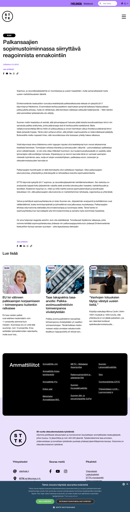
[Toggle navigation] (124, 16)
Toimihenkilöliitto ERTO (109, 381)
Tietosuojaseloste (94, 480)
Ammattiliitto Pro (50, 381)
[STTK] (7, 16)
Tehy (101, 374)
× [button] (127, 484)
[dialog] (65, 496)
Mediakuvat (88, 3)
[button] (65, 507)
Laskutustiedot (92, 474)
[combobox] (107, 3)
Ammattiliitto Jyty (50, 363)
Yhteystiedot (91, 471)
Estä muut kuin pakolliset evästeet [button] (75, 501)
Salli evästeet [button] (45, 501)
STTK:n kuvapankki (95, 477)
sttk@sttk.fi (24, 471)
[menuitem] (126, 3)
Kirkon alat (47, 388)
